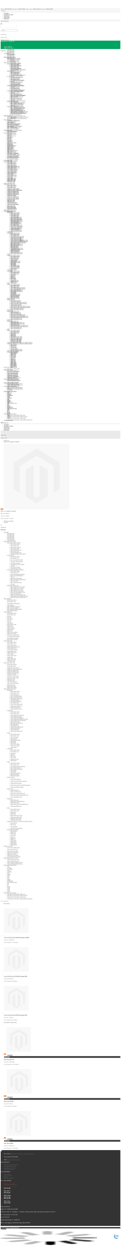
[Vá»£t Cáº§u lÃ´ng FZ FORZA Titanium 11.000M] (16, 935)
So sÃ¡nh (7, 40)
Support (7, 21)
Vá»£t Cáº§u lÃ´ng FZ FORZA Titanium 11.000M (16, 937)
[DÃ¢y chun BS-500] (19, 1096)
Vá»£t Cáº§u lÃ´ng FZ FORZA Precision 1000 (15, 1015)
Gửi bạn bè (3, 527)
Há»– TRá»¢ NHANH (6, 1180)
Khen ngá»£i (7, 17)
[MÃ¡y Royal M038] (18, 1137)
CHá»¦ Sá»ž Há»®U (5, 1206)
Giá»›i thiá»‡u (7, 1174)
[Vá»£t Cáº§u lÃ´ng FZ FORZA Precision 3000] (16, 974)
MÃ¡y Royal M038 (8, 1143)
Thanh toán (6, 16)
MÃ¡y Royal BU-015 (9, 1059)
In (1, 524)
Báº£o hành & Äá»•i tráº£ (10, 1166)
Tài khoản (6, 13)
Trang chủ (6, 440)
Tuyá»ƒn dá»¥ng (8, 1175)
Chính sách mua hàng (9, 1169)
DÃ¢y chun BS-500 (8, 1101)
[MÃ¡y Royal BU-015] (18, 1054)
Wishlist (2, 40)
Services (3, 21)
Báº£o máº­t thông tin (9, 1178)
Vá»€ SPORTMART (5, 1171)
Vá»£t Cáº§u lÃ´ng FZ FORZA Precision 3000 (15, 976)
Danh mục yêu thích (8, 521)
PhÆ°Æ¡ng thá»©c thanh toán (11, 1164)
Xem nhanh (10, 1055)
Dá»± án (6, 1176)
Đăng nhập (6, 18)
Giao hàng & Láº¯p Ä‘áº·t (10, 1168)
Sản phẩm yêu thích (8, 14)
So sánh (6, 522)
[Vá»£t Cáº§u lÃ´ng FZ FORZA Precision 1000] (16, 1012)
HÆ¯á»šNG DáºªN (5, 1162)
